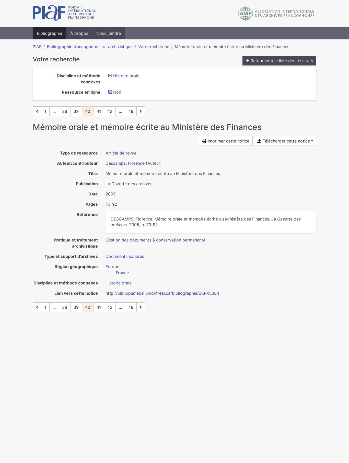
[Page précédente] (37, 111)
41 (99, 111)
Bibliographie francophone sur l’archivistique (90, 46)
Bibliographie (49, 33)
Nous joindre (108, 33)
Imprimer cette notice (227, 141)
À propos (79, 33)
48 (130, 111)
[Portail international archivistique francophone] (64, 13)
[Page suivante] (140, 111)
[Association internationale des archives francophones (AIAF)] (276, 13)
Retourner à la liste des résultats (281, 60)
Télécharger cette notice (285, 141)
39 (76, 111)
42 (109, 111)
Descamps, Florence (125, 163)
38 (64, 111)
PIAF (37, 46)
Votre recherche (153, 46)
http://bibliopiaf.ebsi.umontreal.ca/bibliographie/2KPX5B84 (162, 293)
